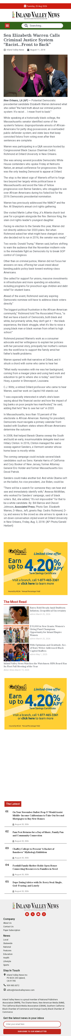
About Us (7, 923)
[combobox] (42, 25)
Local (5, 940)
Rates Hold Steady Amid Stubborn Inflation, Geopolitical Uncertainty (48, 609)
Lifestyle (7, 961)
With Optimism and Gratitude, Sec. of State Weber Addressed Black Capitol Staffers (48, 648)
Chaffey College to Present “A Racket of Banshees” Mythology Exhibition (33, 851)
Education (8, 954)
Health (6, 958)
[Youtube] (38, 914)
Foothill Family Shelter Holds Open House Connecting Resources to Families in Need (35, 867)
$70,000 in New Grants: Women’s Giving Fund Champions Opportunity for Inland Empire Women (47, 631)
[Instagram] (44, 914)
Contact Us (8, 926)
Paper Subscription (11, 930)
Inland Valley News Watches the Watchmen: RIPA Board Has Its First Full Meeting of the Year (35, 665)
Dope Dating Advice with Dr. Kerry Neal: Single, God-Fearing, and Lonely (37, 884)
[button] (7, 25)
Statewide (7, 943)
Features (7, 950)
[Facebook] (27, 914)
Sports (6, 965)
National (7, 947)
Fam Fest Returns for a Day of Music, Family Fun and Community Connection (38, 834)
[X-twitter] (33, 914)
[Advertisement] (35, 766)
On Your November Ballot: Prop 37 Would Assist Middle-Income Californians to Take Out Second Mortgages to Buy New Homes (38, 815)
